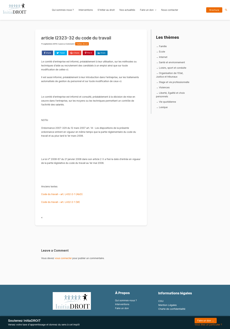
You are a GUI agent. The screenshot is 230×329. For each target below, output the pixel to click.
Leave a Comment (66, 44)
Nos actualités (127, 9)
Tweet (62, 53)
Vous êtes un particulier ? (208, 324)
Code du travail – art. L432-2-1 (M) (60, 202)
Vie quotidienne (167, 101)
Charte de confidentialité (171, 308)
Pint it (89, 53)
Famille (163, 46)
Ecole (162, 51)
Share (48, 53)
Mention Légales (167, 305)
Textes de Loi (82, 44)
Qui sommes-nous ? (63, 9)
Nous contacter (169, 9)
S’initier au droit (106, 9)
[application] (155, 10)
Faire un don (147, 9)
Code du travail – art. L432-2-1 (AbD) (62, 194)
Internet (163, 57)
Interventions (86, 9)
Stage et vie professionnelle (174, 82)
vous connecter (63, 258)
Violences (164, 87)
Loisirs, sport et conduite (172, 67)
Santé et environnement (172, 62)
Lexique (163, 107)
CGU (161, 301)
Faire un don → (205, 320)
